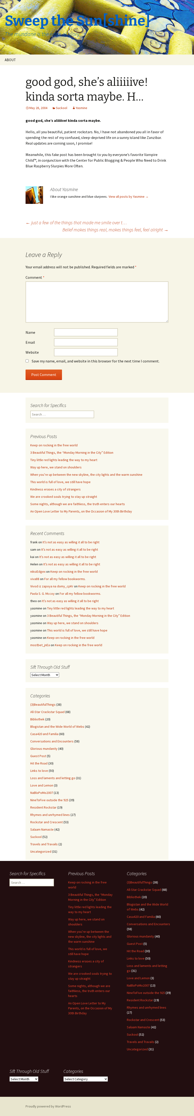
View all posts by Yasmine (129, 196)
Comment (35, 277)
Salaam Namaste (42, 829)
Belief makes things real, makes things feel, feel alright (115, 230)
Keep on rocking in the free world (54, 445)
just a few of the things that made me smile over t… (76, 222)
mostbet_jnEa (40, 645)
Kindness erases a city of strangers (55, 489)
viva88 (34, 579)
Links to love (39, 770)
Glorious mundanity (43, 748)
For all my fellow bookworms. (65, 579)
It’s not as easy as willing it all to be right (71, 542)
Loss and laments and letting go (52, 778)
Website (32, 352)
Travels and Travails (44, 844)
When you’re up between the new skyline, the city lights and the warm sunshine (86, 474)
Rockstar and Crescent (46, 822)
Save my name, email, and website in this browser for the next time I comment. (95, 361)
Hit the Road (39, 763)
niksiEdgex (37, 571)
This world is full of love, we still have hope (60, 482)
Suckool (61, 108)
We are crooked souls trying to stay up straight (63, 496)
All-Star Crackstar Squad (47, 712)
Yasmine (81, 108)
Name (30, 332)
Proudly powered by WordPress (48, 1106)
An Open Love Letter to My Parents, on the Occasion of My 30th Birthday (81, 511)
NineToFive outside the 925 (49, 800)
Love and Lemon (41, 785)
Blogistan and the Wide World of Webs (57, 726)
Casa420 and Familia (44, 734)
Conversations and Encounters (52, 741)
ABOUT (10, 60)
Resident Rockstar (43, 807)
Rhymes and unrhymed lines (50, 815)
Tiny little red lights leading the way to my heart (63, 460)
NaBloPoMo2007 (41, 793)
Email (30, 342)
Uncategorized (40, 851)
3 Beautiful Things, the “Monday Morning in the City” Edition (71, 452)
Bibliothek (37, 719)
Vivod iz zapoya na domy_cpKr (51, 586)
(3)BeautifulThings (43, 704)
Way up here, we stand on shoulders (56, 467)
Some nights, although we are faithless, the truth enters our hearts (77, 504)
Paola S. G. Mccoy (42, 593)
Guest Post (38, 756)
